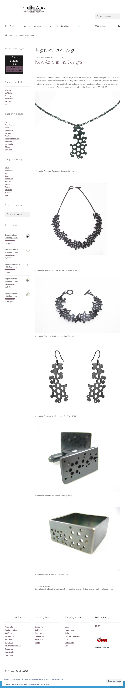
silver (111, 589)
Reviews (48, 26)
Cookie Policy (45, 684)
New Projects (47, 586)
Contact (37, 26)
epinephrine (70, 589)
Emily (61, 57)
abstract (42, 589)
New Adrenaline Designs (58, 62)
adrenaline (51, 589)
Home (10, 35)
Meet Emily (10, 26)
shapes (105, 589)
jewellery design (82, 589)
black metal (60, 589)
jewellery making (95, 589)
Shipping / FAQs (62, 26)
